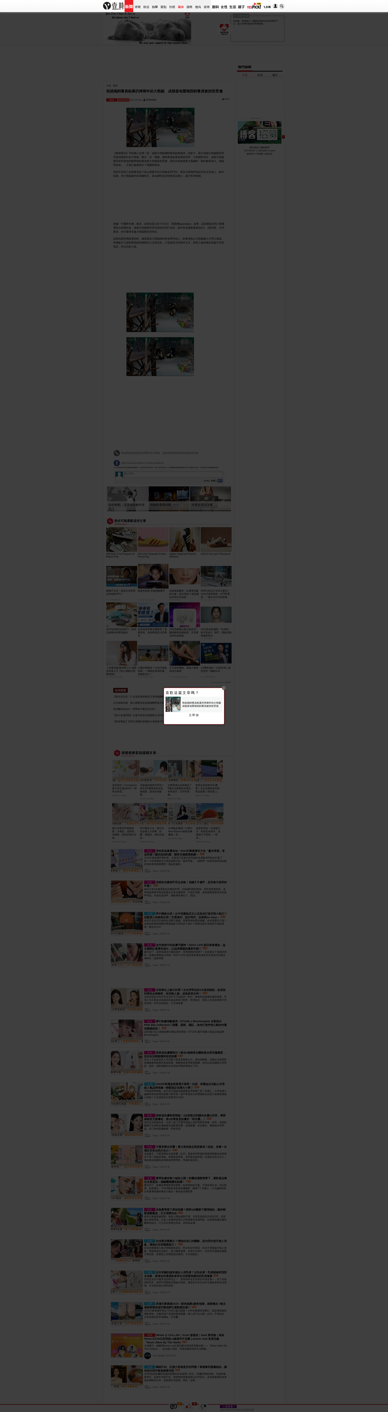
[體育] (198, 6)
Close (223, 688)
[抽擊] (155, 6)
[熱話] (146, 6)
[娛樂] (206, 6)
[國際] (189, 6)
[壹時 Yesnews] (113, 10)
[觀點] (163, 6)
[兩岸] (180, 6)
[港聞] (137, 6)
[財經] (172, 6)
